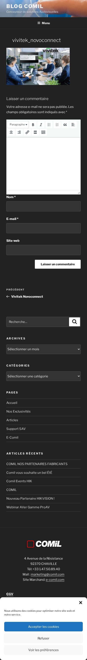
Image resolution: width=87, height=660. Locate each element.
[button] (81, 602)
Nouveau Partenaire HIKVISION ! (30, 498)
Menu (46, 23)
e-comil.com (55, 580)
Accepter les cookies (43, 627)
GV (9, 594)
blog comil (25, 6)
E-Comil (12, 437)
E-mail (12, 219)
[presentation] (18, 124)
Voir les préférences (43, 650)
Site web (12, 241)
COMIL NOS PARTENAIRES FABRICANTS (37, 464)
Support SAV (16, 429)
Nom (11, 197)
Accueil (11, 403)
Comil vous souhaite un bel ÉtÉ (29, 473)
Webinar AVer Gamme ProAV (28, 507)
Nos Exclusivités (18, 411)
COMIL (11, 490)
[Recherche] (74, 321)
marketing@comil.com (47, 574)
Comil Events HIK (19, 481)
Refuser (43, 638)
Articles (12, 420)
